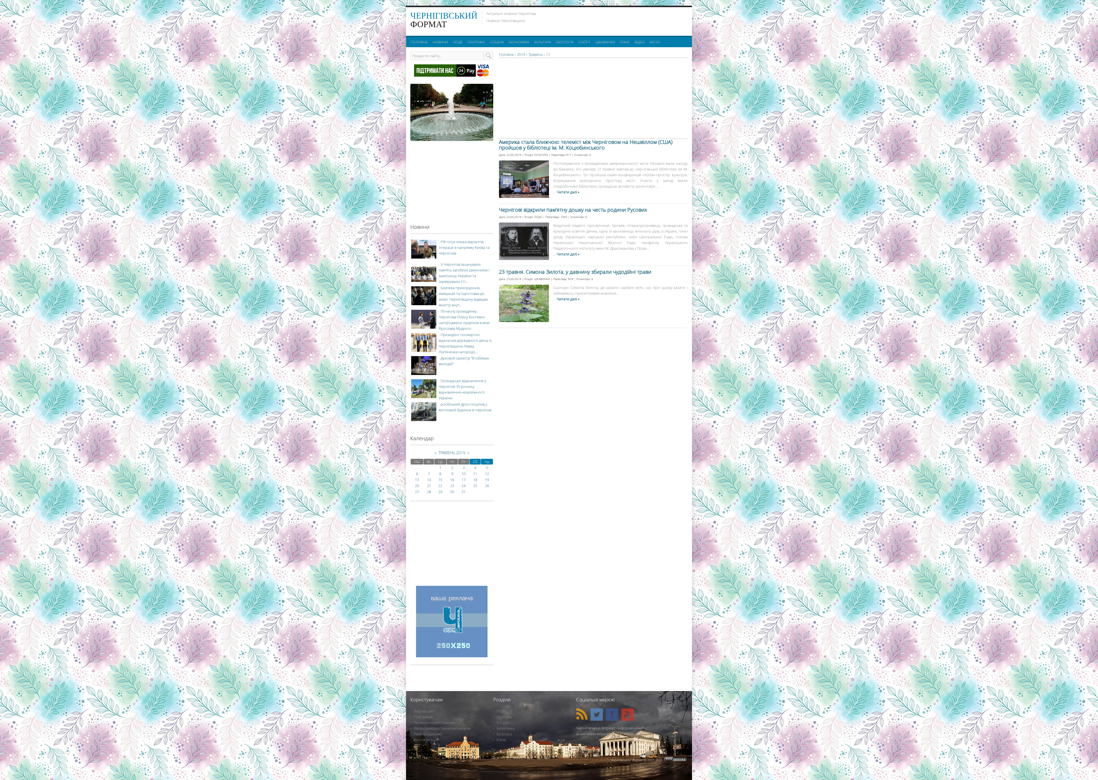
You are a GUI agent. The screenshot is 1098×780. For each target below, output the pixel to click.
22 (440, 485)
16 (452, 479)
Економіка (505, 728)
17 (464, 479)
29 (440, 491)
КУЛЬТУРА (541, 155)
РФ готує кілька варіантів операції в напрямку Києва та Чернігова (464, 247)
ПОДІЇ (538, 217)
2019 (521, 54)
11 (475, 473)
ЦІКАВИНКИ (542, 279)
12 (487, 473)
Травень (535, 54)
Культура (504, 734)
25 (475, 485)
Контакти (422, 739)
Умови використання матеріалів (442, 728)
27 (417, 491)
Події (501, 711)
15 (440, 479)
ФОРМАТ (444, 20)
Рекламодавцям (427, 734)
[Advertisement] (617, 20)
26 (487, 485)
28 (429, 491)
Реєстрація (423, 716)
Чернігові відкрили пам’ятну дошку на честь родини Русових (573, 209)
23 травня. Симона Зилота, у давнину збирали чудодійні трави (575, 271)
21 (429, 485)
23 (452, 485)
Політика (504, 716)
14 (429, 479)
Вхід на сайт (424, 711)
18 (475, 479)
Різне (501, 739)
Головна (506, 54)
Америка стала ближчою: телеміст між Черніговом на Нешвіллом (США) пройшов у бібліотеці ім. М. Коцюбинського (586, 144)
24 (464, 485)
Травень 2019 (452, 452)
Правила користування (434, 722)
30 (452, 491)
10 (464, 473)
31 (464, 491)
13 (417, 479)
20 (417, 485)
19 (487, 479)
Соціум (503, 722)
